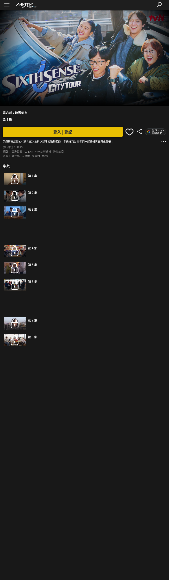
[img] (26, 5)
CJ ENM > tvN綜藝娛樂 (37, 151)
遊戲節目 (58, 151)
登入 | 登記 (62, 132)
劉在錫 (16, 156)
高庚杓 (36, 156)
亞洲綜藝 (17, 151)
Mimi (45, 156)
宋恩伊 (26, 156)
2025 (20, 147)
